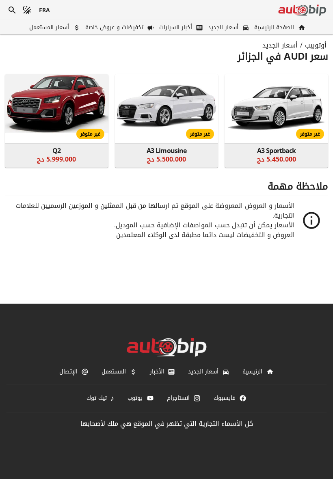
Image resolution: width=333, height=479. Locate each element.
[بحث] (12, 10)
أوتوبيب (316, 45)
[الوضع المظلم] (26, 10)
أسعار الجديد (280, 45)
